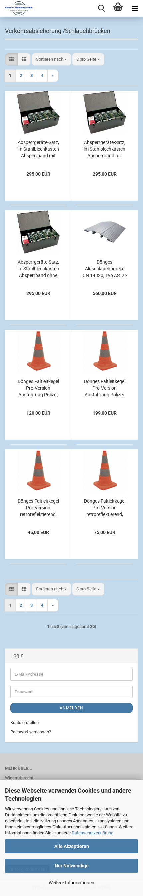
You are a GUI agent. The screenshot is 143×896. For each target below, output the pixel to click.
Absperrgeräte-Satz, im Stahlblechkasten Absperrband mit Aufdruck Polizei (104, 149)
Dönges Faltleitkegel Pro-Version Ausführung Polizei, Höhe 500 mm (38, 388)
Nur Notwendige (72, 865)
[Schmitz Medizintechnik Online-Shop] (16, 8)
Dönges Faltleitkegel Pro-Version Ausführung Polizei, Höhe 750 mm (104, 388)
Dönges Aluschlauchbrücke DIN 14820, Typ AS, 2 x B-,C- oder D (104, 269)
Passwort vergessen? (30, 731)
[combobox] (51, 59)
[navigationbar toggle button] (134, 8)
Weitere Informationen (71, 882)
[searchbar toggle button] (101, 8)
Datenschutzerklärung (92, 832)
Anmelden (71, 708)
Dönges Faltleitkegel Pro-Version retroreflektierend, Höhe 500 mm (38, 508)
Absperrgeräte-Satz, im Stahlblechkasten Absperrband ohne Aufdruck (38, 269)
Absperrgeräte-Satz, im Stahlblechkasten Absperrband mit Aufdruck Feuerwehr (38, 149)
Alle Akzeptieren (71, 846)
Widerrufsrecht (19, 777)
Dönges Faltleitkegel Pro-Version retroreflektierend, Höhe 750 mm (104, 508)
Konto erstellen (24, 722)
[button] (11, 59)
